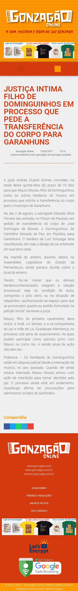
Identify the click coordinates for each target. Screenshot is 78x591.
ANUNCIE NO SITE (39, 503)
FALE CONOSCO (39, 511)
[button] (20, 69)
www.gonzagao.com (39, 465)
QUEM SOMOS (39, 488)
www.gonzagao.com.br (39, 469)
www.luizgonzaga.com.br (39, 473)
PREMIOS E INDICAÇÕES (39, 495)
